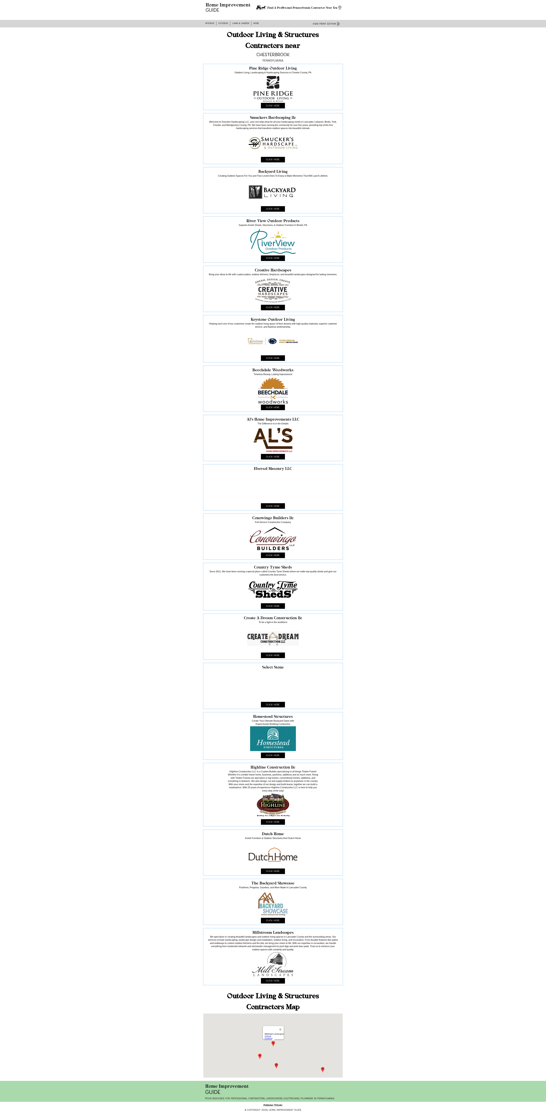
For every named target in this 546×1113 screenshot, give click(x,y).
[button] (209, 23)
